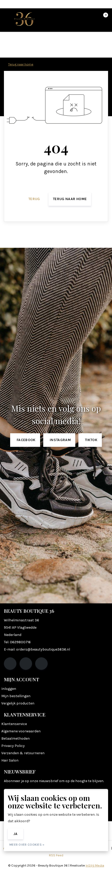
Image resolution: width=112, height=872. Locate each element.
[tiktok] (41, 663)
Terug (34, 199)
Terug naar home (70, 199)
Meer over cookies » (27, 844)
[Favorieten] (93, 17)
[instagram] (26, 663)
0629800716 (20, 642)
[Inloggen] (83, 17)
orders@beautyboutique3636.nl (43, 649)
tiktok (91, 440)
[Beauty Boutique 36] (24, 18)
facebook (26, 440)
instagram (60, 440)
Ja (15, 834)
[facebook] (10, 663)
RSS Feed (56, 855)
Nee (34, 834)
